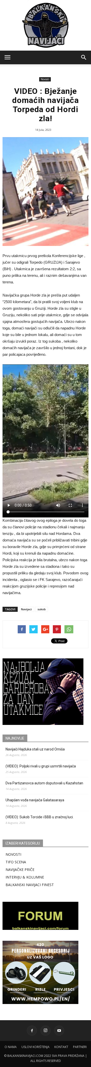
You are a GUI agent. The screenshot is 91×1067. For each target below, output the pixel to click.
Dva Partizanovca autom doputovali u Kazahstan (44, 783)
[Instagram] (45, 1031)
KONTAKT (61, 1047)
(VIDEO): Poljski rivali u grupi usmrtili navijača (41, 766)
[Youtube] (59, 1031)
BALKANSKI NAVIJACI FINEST (30, 884)
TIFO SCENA (16, 862)
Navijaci (26, 609)
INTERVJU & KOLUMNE (25, 877)
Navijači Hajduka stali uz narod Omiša (35, 749)
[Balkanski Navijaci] (45, 25)
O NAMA (11, 1047)
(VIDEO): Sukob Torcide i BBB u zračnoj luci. (40, 817)
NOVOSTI (13, 854)
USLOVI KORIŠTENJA (35, 1047)
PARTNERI (80, 1047)
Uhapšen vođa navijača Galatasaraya (35, 800)
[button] (84, 57)
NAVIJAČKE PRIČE (20, 869)
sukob (41, 609)
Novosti (45, 79)
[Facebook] (32, 1031)
